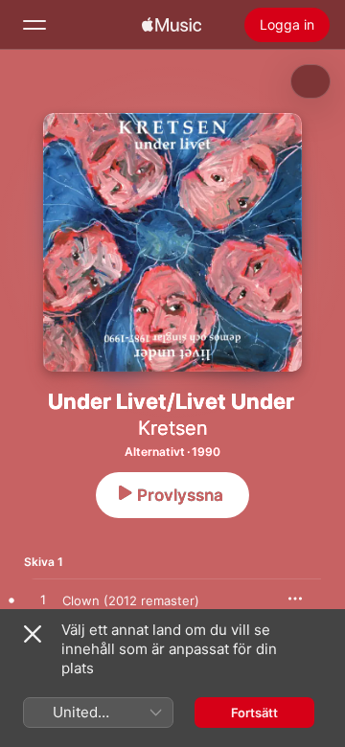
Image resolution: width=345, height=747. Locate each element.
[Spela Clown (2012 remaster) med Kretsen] (43, 600)
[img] (171, 25)
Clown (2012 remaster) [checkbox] (130, 600)
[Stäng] (32, 634)
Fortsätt (254, 712)
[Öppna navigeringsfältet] (34, 25)
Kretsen (173, 428)
